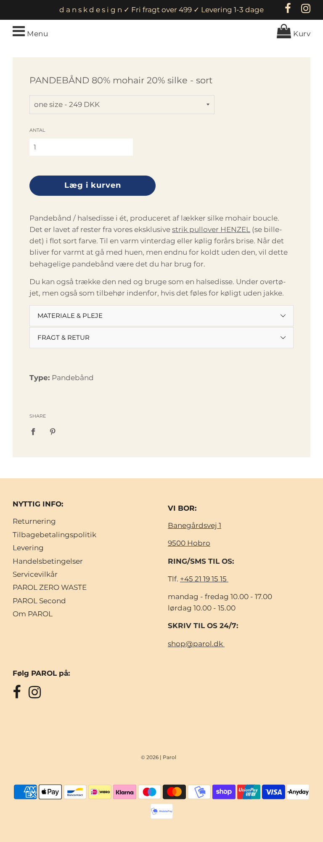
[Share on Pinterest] (53, 431)
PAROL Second (39, 601)
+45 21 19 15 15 (204, 579)
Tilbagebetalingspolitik (54, 534)
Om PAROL (33, 614)
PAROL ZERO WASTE (50, 587)
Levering (28, 548)
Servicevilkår (35, 574)
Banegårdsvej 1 (194, 525)
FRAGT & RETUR (63, 337)
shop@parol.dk (196, 643)
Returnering (34, 521)
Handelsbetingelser (48, 561)
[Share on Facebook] (35, 431)
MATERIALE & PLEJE (70, 316)
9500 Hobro (189, 543)
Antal (37, 130)
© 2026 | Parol (158, 757)
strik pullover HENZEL (211, 229)
